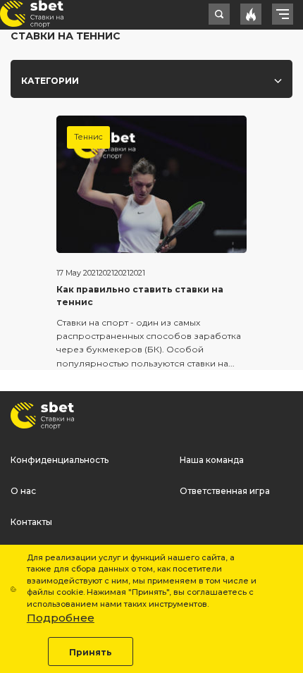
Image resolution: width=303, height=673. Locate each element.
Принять (90, 652)
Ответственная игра (225, 491)
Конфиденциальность (60, 460)
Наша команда (212, 460)
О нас (23, 491)
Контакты (31, 522)
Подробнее (60, 617)
